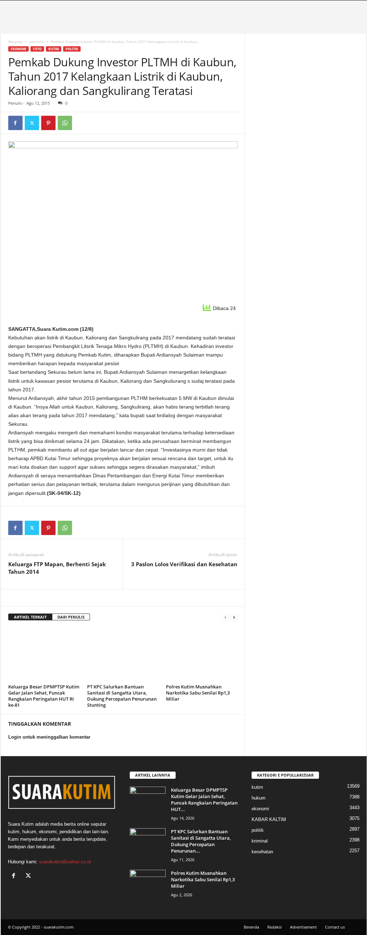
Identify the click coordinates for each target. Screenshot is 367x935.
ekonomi (36, 41)
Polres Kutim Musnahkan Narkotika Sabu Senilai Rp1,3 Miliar (198, 692)
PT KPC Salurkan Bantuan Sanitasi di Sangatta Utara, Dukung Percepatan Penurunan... (201, 841)
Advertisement (303, 927)
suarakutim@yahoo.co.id (65, 861)
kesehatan (262, 851)
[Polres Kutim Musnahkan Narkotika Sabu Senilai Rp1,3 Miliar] (202, 655)
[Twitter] (32, 123)
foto (37, 49)
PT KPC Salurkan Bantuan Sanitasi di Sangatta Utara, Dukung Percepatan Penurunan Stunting (122, 695)
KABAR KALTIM (269, 819)
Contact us (335, 927)
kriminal (260, 841)
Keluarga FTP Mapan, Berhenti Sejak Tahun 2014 (57, 567)
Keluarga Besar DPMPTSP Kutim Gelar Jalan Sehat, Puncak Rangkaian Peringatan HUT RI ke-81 (43, 695)
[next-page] (234, 617)
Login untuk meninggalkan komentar (49, 737)
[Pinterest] (48, 123)
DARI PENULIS (71, 617)
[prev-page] (225, 617)
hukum (259, 798)
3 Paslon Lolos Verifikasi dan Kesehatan (184, 564)
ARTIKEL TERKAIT (30, 617)
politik (72, 49)
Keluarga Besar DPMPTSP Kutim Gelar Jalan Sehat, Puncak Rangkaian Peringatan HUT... (204, 799)
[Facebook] (15, 123)
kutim (53, 49)
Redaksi (274, 927)
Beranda (15, 41)
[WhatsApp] (65, 123)
